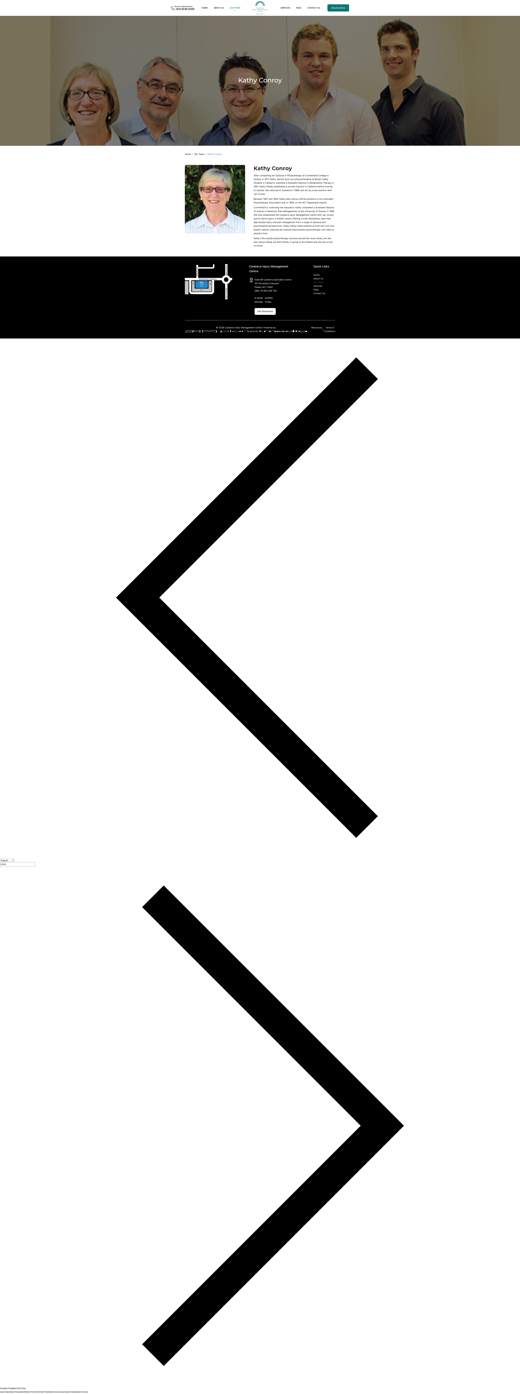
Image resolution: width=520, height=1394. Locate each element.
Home (205, 8)
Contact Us (313, 8)
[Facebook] (312, 297)
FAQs (298, 8)
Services (285, 8)
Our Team (235, 8)
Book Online (338, 8)
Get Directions (265, 311)
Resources (316, 327)
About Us (219, 8)
